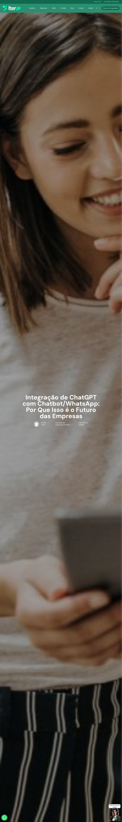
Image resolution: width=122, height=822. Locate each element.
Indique (90, 8)
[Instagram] (99, 8)
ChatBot (81, 425)
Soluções (32, 8)
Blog (72, 8)
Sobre (54, 8)
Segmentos (43, 8)
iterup (43, 425)
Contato (81, 8)
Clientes (63, 8)
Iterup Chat (97, 1)
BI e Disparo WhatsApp (111, 1)
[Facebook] (96, 8)
